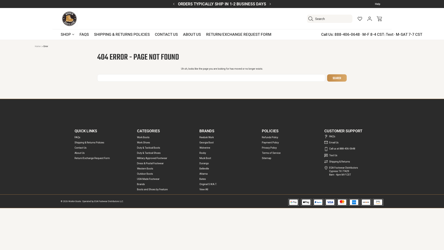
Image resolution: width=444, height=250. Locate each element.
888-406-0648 (347, 34)
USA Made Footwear (148, 179)
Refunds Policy (270, 137)
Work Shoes (143, 142)
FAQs (84, 34)
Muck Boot (205, 158)
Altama (203, 173)
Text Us (333, 155)
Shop (66, 34)
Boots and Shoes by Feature (152, 189)
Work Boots (143, 137)
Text (389, 34)
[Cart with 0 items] (379, 19)
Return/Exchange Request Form (238, 34)
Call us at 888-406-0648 (342, 148)
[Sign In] (370, 19)
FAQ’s (332, 136)
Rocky (202, 153)
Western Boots (145, 168)
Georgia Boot (206, 142)
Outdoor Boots (145, 173)
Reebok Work (206, 137)
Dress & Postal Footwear (150, 163)
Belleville (204, 168)
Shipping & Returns (339, 161)
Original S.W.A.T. (208, 184)
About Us (192, 34)
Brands (141, 184)
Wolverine (204, 147)
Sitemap (266, 158)
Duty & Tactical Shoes (149, 153)
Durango (204, 163)
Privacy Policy (269, 147)
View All (203, 189)
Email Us (334, 142)
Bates (202, 179)
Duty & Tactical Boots (148, 147)
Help (377, 4)
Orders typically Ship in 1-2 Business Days (222, 4)
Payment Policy (270, 142)
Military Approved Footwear (152, 158)
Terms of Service (271, 153)
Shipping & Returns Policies (122, 34)
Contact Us (166, 34)
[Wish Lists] (360, 19)
